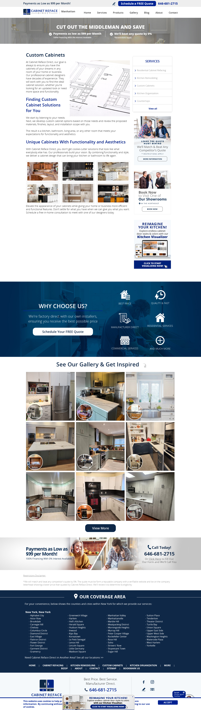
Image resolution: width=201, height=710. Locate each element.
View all (153, 108)
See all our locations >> (90, 657)
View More (100, 528)
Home (87, 12)
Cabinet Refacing (53, 665)
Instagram (152, 682)
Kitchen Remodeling (147, 77)
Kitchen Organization (147, 93)
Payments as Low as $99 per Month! (47, 3)
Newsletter (152, 689)
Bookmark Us (131, 668)
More (167, 665)
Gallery (134, 12)
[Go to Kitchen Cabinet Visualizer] (152, 244)
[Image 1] (50, 396)
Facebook (144, 682)
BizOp (64, 668)
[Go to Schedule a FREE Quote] (152, 192)
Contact (173, 12)
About (159, 12)
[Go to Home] (40, 14)
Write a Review (114, 4)
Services (102, 12)
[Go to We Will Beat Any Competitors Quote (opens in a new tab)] (152, 140)
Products (118, 12)
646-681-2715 (168, 3)
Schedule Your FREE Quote (63, 331)
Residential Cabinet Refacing (151, 70)
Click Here (155, 559)
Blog (146, 12)
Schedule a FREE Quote (137, 3)
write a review (144, 689)
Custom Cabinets (146, 85)
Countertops (143, 100)
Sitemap (111, 668)
